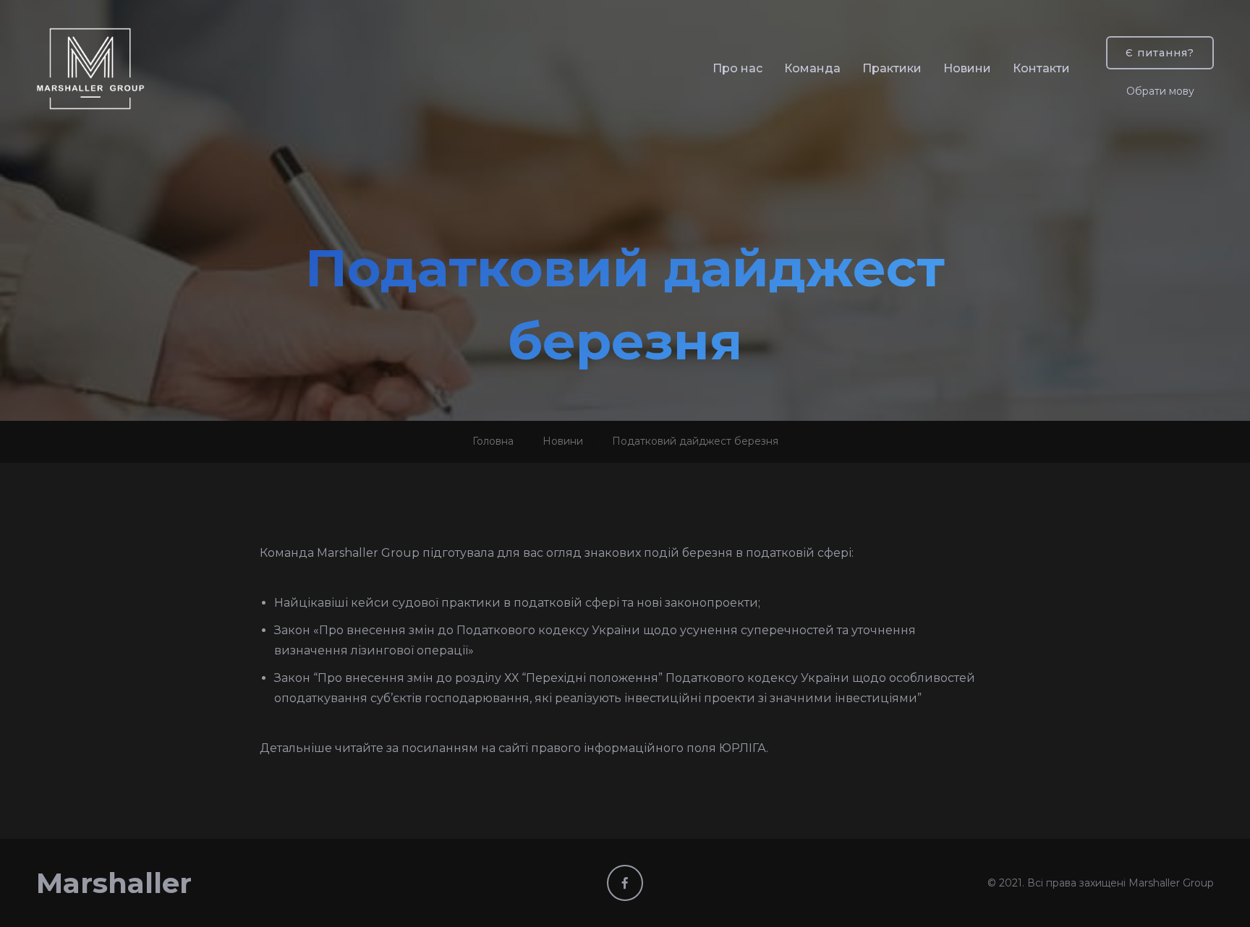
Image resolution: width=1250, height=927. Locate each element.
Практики (892, 68)
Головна (493, 441)
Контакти (1041, 68)
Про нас (737, 68)
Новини (967, 68)
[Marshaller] (90, 69)
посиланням (439, 748)
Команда (812, 68)
